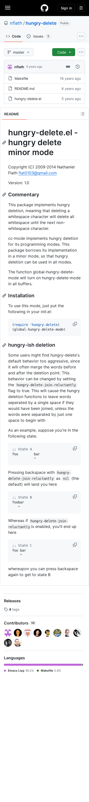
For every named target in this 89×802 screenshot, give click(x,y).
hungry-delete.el (28, 99)
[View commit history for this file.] (77, 66)
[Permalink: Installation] (4, 295)
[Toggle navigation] (7, 7)
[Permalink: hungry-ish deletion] (4, 345)
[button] (75, 324)
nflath (16, 23)
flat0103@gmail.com (38, 172)
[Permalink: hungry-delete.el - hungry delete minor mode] (4, 142)
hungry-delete (41, 23)
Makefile (21, 78)
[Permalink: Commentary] (4, 194)
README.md (25, 88)
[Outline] (82, 114)
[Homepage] (44, 8)
